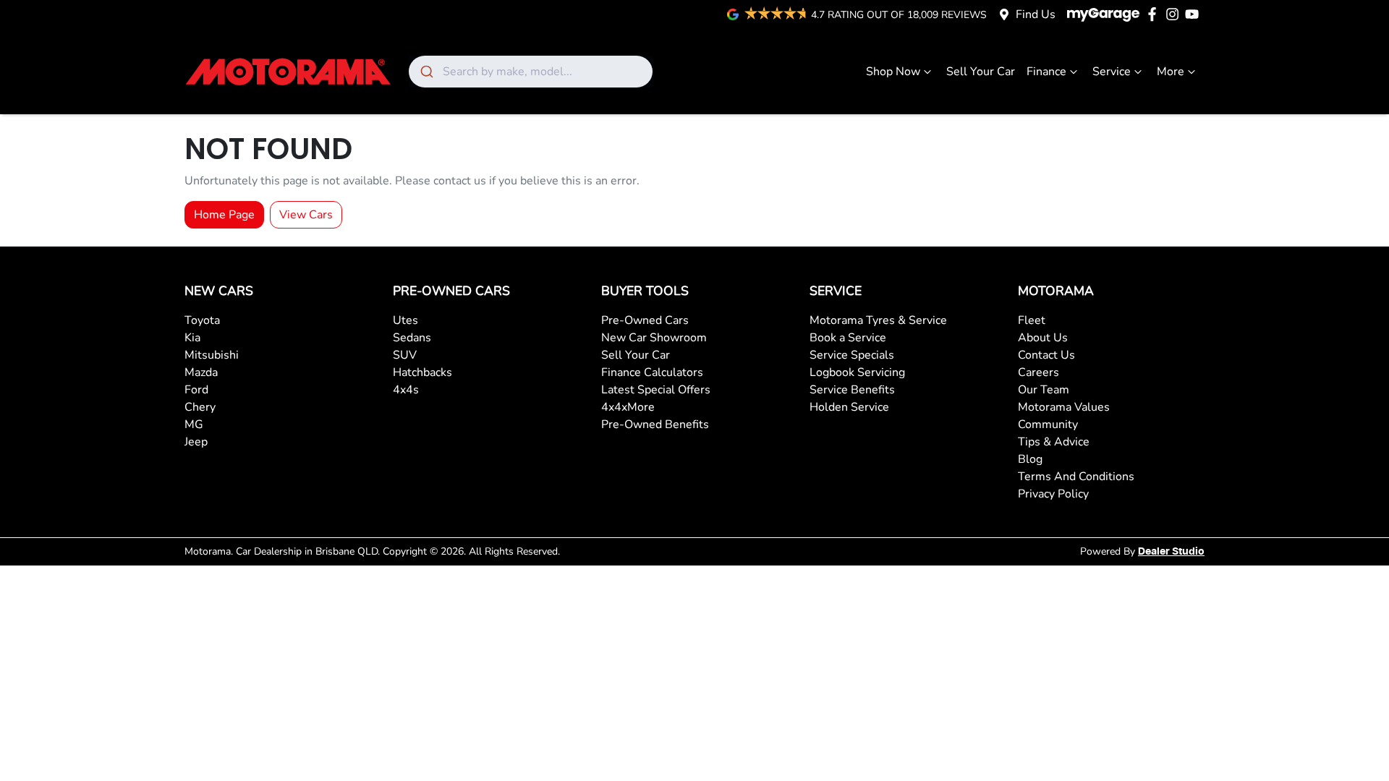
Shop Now (893, 72)
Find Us (1035, 14)
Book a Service (848, 338)
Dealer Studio (1171, 552)
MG (193, 424)
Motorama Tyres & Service (878, 320)
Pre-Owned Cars (645, 320)
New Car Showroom (654, 338)
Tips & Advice (1053, 442)
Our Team (1043, 390)
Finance (1046, 72)
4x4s (406, 390)
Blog (1030, 459)
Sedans (412, 338)
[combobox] (531, 72)
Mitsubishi (211, 355)
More (1170, 72)
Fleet (1031, 320)
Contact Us (1046, 355)
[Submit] (426, 72)
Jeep (196, 442)
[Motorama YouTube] (1195, 14)
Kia (192, 338)
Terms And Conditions (1076, 477)
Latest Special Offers (655, 390)
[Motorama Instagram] (1175, 14)
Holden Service (849, 407)
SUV (405, 355)
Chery (200, 407)
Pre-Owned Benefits (655, 424)
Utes (405, 320)
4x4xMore (628, 407)
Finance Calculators (652, 372)
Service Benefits (852, 390)
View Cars (306, 215)
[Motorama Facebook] (1155, 14)
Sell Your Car (980, 72)
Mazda (201, 372)
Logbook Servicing (857, 372)
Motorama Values (1064, 407)
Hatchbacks (422, 372)
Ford (196, 390)
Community (1048, 424)
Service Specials (852, 355)
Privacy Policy (1053, 494)
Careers (1038, 372)
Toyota (202, 320)
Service (1111, 72)
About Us (1043, 338)
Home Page (224, 215)
